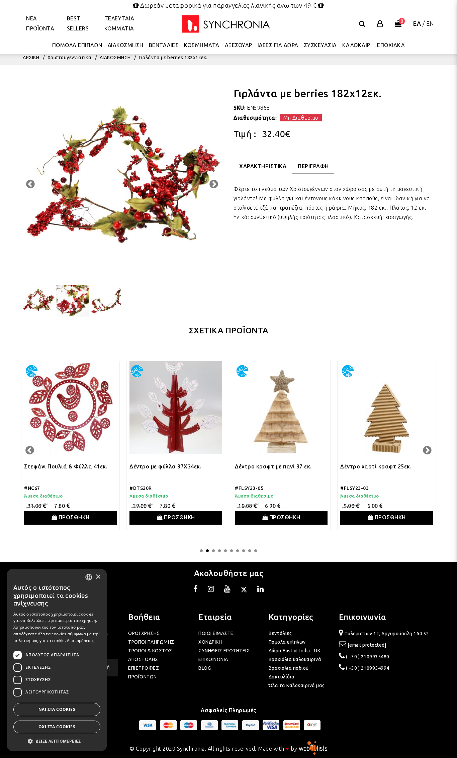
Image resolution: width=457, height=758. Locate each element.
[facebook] (195, 589)
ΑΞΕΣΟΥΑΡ (238, 45)
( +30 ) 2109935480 (367, 656)
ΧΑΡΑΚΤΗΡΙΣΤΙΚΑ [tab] (262, 166)
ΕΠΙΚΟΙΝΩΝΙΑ (213, 659)
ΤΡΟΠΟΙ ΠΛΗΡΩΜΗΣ (151, 642)
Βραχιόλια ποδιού (289, 668)
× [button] (97, 576)
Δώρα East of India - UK (295, 650)
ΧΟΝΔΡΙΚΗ (210, 642)
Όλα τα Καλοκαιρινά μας (297, 685)
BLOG (204, 668)
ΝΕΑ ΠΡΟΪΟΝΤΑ (40, 23)
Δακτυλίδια (282, 676)
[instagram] (211, 589)
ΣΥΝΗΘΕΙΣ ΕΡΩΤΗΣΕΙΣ (224, 650)
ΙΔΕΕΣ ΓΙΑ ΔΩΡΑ (278, 45)
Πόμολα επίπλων (287, 642)
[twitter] (244, 589)
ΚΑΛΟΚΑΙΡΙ (357, 45)
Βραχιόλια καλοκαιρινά (295, 659)
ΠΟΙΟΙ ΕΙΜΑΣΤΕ (216, 633)
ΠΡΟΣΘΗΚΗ (73, 517)
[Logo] (226, 23)
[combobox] (88, 577)
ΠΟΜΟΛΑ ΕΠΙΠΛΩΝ (77, 45)
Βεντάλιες (280, 633)
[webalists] (313, 749)
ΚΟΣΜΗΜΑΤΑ (201, 45)
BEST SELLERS (78, 23)
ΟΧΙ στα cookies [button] (56, 727)
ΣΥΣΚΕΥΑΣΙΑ (320, 45)
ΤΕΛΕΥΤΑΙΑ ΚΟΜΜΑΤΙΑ (119, 23)
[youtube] (227, 589)
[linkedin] (260, 589)
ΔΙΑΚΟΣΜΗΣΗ (126, 45)
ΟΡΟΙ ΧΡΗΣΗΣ (144, 633)
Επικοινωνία (362, 617)
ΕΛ (417, 23)
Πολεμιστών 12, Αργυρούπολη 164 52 (387, 633)
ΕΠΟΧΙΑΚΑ (391, 45)
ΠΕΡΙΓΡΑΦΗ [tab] (313, 166)
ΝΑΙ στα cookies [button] (56, 709)
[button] (56, 741)
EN (430, 23)
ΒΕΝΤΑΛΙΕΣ (164, 45)
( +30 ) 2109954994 (367, 668)
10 (255, 550)
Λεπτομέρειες (80, 640)
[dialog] (57, 660)
